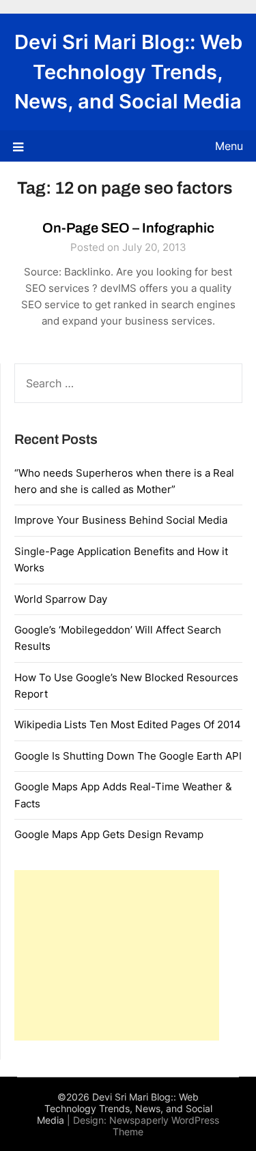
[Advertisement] (116, 955)
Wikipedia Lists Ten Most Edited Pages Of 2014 (127, 724)
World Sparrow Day (60, 599)
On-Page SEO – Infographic (128, 227)
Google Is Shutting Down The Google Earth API (128, 755)
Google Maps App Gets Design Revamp (108, 834)
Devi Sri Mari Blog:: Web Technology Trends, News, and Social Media (128, 71)
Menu (229, 146)
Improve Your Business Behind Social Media (120, 519)
